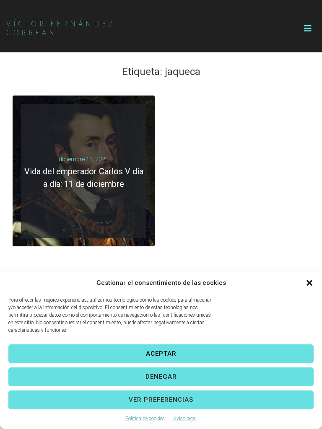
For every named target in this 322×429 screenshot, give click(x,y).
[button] (309, 283)
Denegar (161, 376)
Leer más (80, 191)
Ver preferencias (161, 399)
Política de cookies (145, 418)
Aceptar (161, 353)
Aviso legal (185, 418)
